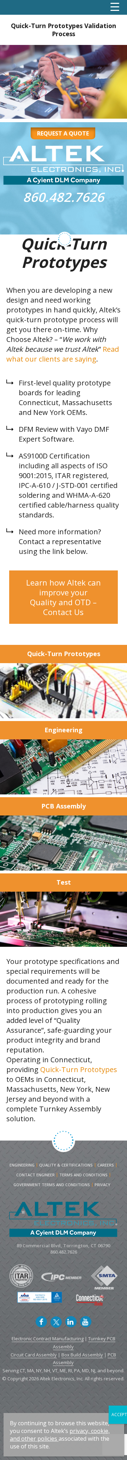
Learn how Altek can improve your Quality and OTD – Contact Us (63, 597)
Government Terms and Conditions (51, 1185)
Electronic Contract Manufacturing (48, 1338)
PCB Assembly (63, 806)
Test (63, 882)
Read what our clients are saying (62, 354)
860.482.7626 (63, 197)
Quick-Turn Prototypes (63, 653)
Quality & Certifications (66, 1165)
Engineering (63, 730)
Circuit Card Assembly (34, 1355)
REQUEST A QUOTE (63, 133)
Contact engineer (35, 1175)
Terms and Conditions (83, 1175)
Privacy (102, 1185)
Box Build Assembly (82, 1355)
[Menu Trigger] (115, 7)
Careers (105, 1165)
